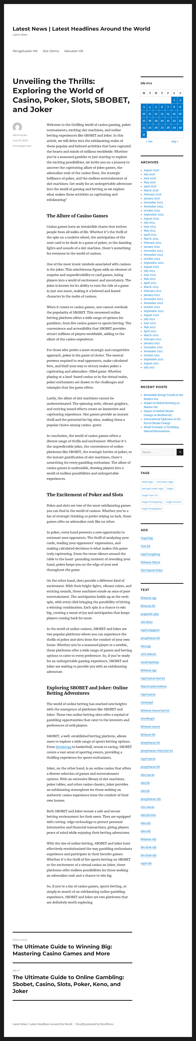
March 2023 (151, 287)
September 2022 (154, 311)
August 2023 (151, 267)
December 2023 (153, 250)
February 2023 (152, 291)
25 (149, 127)
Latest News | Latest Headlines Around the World (81, 28)
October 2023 (152, 258)
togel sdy (146, 863)
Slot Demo (51, 51)
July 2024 (149, 222)
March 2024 (151, 238)
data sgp (147, 481)
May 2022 (150, 327)
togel (170, 488)
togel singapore (152, 508)
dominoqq (63, 747)
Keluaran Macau (150, 562)
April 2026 (150, 186)
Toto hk (145, 546)
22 (174, 120)
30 (180, 127)
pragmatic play (150, 614)
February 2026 (153, 194)
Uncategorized (22, 145)
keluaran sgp (165, 481)
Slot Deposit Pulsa (152, 570)
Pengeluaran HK (25, 51)
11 (150, 113)
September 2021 (153, 359)
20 (162, 120)
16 (180, 113)
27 (162, 127)
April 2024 (150, 234)
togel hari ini (150, 495)
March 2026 (151, 190)
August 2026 (151, 170)
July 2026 (149, 174)
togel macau (148, 758)
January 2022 (152, 343)
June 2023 (150, 275)
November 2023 (153, 254)
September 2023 (153, 263)
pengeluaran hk (150, 638)
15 (174, 113)
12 (156, 113)
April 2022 (150, 331)
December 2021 (153, 347)
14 (168, 113)
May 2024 (150, 230)
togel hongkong (152, 501)
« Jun (149, 141)
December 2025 (153, 202)
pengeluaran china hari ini (157, 750)
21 (168, 120)
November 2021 (153, 351)
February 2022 (152, 339)
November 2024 (153, 206)
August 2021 (151, 363)
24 (143, 127)
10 (143, 113)
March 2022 (151, 335)
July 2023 (149, 271)
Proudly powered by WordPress (95, 1024)
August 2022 (151, 315)
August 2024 (151, 218)
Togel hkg (147, 538)
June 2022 (150, 323)
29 (174, 127)
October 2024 (152, 210)
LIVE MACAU (148, 654)
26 (156, 127)
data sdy (146, 823)
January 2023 (152, 295)
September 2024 (154, 214)
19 (156, 120)
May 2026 (150, 182)
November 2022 (153, 303)
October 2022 (152, 307)
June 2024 (150, 226)
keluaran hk (148, 606)
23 (180, 120)
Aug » (174, 141)
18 (150, 120)
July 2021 (149, 367)
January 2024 (152, 246)
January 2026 (152, 198)
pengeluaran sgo (152, 488)
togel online (173, 501)
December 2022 (153, 299)
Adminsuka (20, 135)
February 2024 (152, 242)
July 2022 (149, 319)
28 (168, 127)
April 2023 (150, 283)
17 (144, 120)
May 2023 (149, 279)
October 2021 (152, 355)
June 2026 (150, 178)
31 (144, 134)
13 (162, 113)
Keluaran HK (74, 51)
